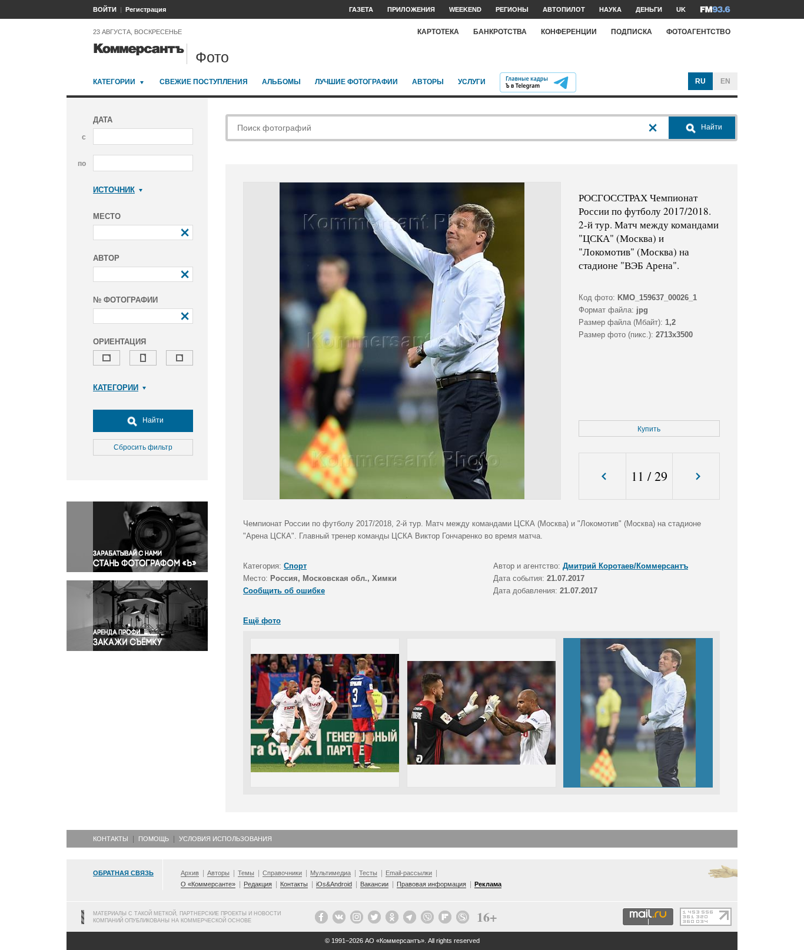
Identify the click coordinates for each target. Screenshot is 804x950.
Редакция (258, 884)
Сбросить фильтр (143, 447)
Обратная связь (123, 872)
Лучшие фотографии (356, 82)
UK (681, 9)
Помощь (153, 838)
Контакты (110, 838)
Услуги (472, 82)
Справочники (282, 872)
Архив (190, 872)
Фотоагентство (698, 32)
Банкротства (500, 32)
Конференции (569, 32)
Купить (648, 429)
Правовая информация (431, 884)
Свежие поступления (204, 82)
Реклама (487, 884)
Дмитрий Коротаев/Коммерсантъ (625, 566)
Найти (152, 420)
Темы (246, 872)
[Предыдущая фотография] (602, 476)
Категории (114, 82)
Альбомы (281, 82)
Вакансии (374, 884)
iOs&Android (334, 884)
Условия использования (225, 838)
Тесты (368, 872)
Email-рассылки (409, 872)
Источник (114, 189)
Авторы (428, 82)
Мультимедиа (330, 872)
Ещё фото (262, 620)
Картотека (438, 32)
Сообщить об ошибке (284, 590)
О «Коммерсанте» (208, 884)
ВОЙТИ (105, 9)
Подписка (631, 32)
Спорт (295, 566)
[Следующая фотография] (696, 476)
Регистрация (145, 9)
